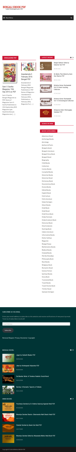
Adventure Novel (47, 136)
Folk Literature (47, 199)
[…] (13, 114)
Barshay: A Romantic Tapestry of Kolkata (28, 387)
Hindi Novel (46, 211)
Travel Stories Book (48, 286)
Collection (45, 166)
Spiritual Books (47, 274)
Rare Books (46, 262)
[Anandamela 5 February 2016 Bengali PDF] (28, 67)
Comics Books (46, 169)
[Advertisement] (38, 38)
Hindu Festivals (47, 217)
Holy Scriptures (47, 226)
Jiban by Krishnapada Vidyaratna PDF (27, 366)
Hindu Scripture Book (49, 220)
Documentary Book (48, 184)
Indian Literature (47, 232)
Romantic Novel (47, 268)
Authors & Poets (47, 145)
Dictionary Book (47, 181)
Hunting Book (46, 229)
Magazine (45, 241)
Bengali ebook (47, 148)
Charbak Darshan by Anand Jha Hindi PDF (29, 425)
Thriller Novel (46, 289)
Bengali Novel (46, 157)
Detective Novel (47, 178)
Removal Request (8, 338)
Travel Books (46, 283)
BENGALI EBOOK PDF (19, 449)
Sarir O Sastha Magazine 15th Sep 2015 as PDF (9, 89)
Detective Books (47, 175)
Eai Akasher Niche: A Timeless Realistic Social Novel (32, 376)
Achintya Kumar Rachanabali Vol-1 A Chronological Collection (64, 100)
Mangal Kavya (46, 244)
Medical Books (47, 250)
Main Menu (9, 18)
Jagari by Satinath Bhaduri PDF (25, 355)
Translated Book (47, 280)
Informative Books (48, 235)
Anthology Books (48, 139)
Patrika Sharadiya (48, 256)
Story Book (45, 277)
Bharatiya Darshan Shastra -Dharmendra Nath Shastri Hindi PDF (35, 414)
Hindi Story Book (47, 214)
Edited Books (46, 190)
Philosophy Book (47, 259)
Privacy (17, 338)
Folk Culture (46, 196)
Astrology (45, 142)
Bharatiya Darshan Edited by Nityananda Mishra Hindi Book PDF (35, 436)
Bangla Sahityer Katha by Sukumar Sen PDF (61, 64)
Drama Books (46, 187)
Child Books (46, 163)
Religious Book (47, 265)
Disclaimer (24, 338)
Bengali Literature (48, 151)
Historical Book (47, 223)
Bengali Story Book (48, 154)
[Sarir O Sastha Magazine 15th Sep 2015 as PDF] (9, 73)
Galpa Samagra (47, 202)
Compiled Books (47, 172)
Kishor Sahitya (47, 238)
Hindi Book (45, 208)
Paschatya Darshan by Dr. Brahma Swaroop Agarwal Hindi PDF (35, 404)
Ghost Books (46, 205)
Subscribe (8, 330)
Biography (45, 160)
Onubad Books (47, 253)
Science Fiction (47, 271)
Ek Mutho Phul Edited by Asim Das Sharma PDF (63, 75)
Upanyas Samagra (48, 292)
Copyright (31, 338)
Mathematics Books (48, 247)
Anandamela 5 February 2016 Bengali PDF (26, 76)
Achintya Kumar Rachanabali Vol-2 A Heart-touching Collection (62, 87)
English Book (46, 193)
